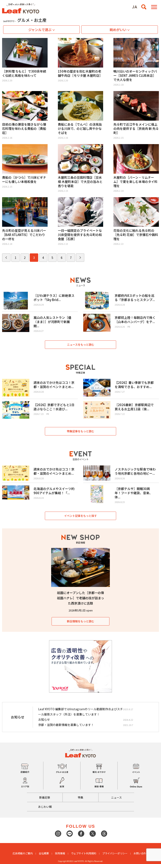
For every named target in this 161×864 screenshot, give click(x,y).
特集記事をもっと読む (80, 431)
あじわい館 (45, 807)
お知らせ (44, 719)
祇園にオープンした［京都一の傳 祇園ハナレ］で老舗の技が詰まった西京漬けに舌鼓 (80, 597)
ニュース (116, 797)
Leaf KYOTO (8, 21)
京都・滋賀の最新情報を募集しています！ (66, 725)
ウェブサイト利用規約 (83, 853)
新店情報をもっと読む (80, 621)
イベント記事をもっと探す (80, 516)
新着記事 (44, 797)
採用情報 (60, 853)
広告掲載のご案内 (23, 853)
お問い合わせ (141, 853)
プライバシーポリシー (114, 853)
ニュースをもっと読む (80, 345)
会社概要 (44, 853)
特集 (80, 797)
